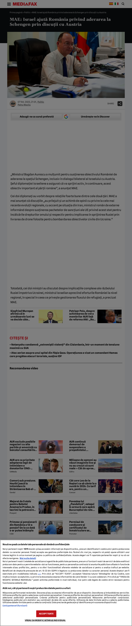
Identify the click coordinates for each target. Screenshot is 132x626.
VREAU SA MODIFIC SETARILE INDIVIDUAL (45, 620)
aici (39, 574)
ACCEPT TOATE (46, 613)
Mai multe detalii (28, 558)
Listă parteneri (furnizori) (15, 605)
